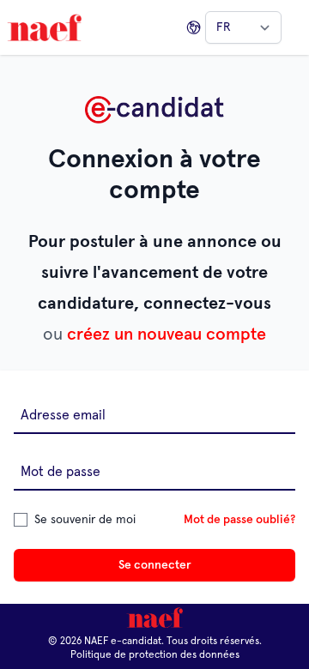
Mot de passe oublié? (239, 520)
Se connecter (154, 565)
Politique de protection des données (154, 655)
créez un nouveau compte (166, 334)
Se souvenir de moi (85, 520)
